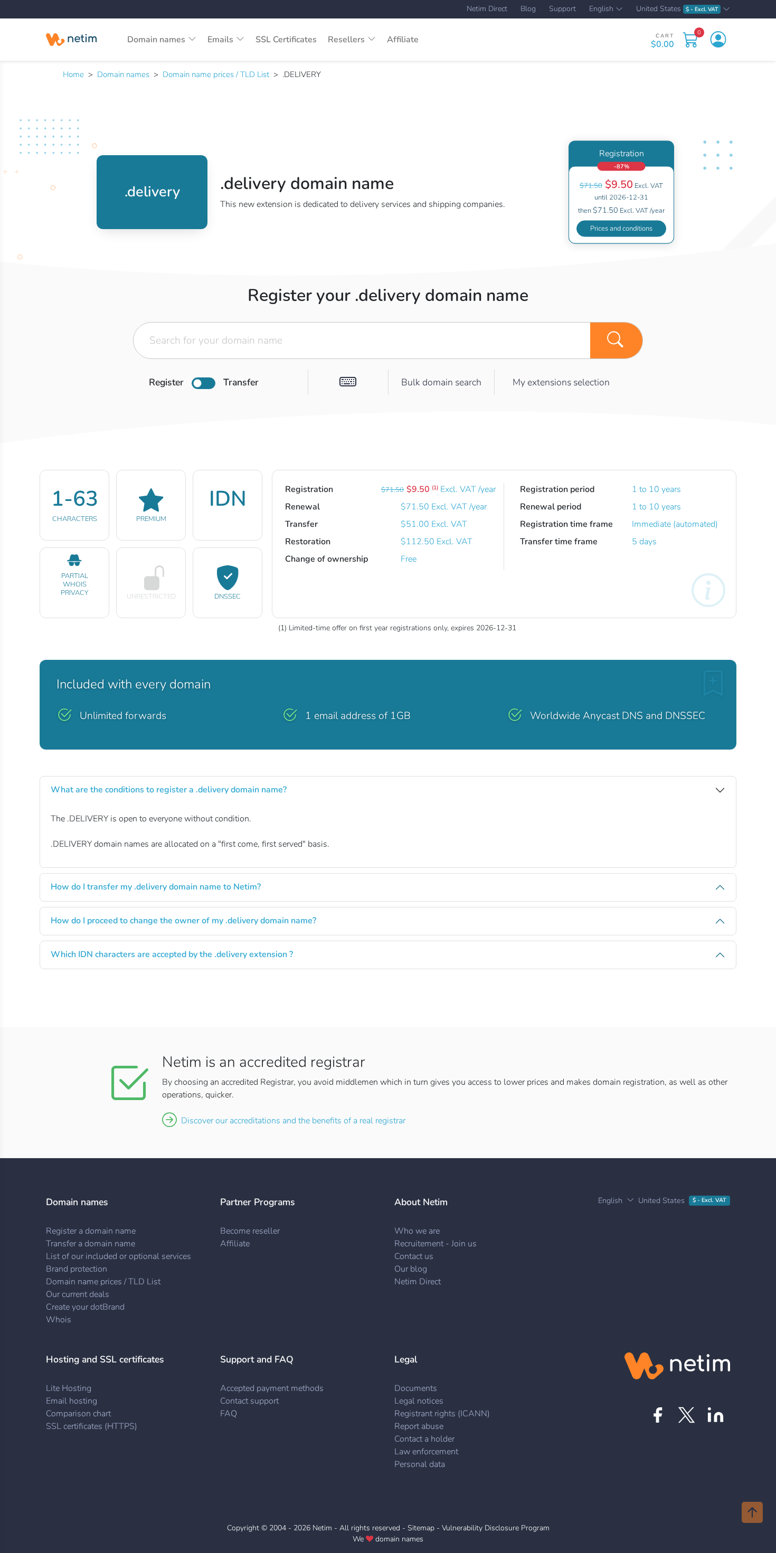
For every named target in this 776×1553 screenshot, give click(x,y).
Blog (528, 9)
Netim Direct (487, 9)
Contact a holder (424, 1439)
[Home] (71, 39)
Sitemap (421, 1528)
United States (677, 9)
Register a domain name (91, 1231)
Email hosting (71, 1401)
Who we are (417, 1231)
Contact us (413, 1256)
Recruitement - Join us (435, 1243)
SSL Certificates (286, 39)
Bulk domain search (441, 382)
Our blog (410, 1269)
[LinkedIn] (715, 1415)
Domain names (123, 74)
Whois (58, 1319)
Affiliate (403, 39)
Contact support (249, 1401)
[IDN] (347, 382)
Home (73, 74)
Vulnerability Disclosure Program (496, 1528)
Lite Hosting (68, 1388)
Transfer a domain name (90, 1243)
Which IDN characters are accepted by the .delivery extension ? (172, 954)
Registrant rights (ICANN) (442, 1413)
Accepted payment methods (272, 1388)
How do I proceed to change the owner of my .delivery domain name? (183, 920)
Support (562, 9)
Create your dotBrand (85, 1307)
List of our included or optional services (118, 1256)
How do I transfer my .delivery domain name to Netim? (156, 887)
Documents (415, 1388)
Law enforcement (426, 1451)
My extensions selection (561, 382)
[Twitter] (686, 1415)
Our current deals (77, 1294)
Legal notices (418, 1401)
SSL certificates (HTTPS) (91, 1426)
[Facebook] (657, 1415)
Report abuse (418, 1426)
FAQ (228, 1413)
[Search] (616, 340)
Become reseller (250, 1231)
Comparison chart (78, 1413)
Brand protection (76, 1269)
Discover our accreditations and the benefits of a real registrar (293, 1120)
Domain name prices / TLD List (216, 74)
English (601, 9)
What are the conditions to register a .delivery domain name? (169, 790)
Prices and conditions (621, 228)
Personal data (419, 1464)
